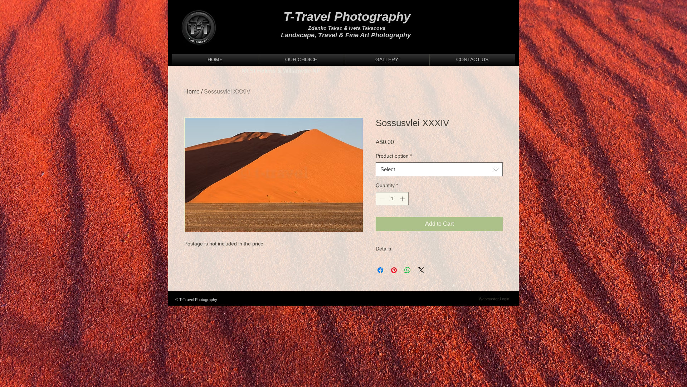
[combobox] (439, 169)
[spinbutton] (392, 198)
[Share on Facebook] (380, 270)
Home (192, 92)
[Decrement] (381, 198)
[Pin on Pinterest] (394, 270)
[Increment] (403, 198)
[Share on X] (421, 270)
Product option (394, 156)
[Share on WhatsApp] (407, 270)
